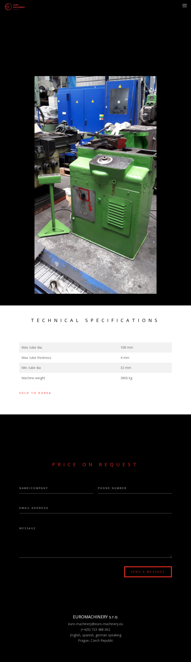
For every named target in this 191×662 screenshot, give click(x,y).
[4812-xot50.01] (95, 292)
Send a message (148, 571)
